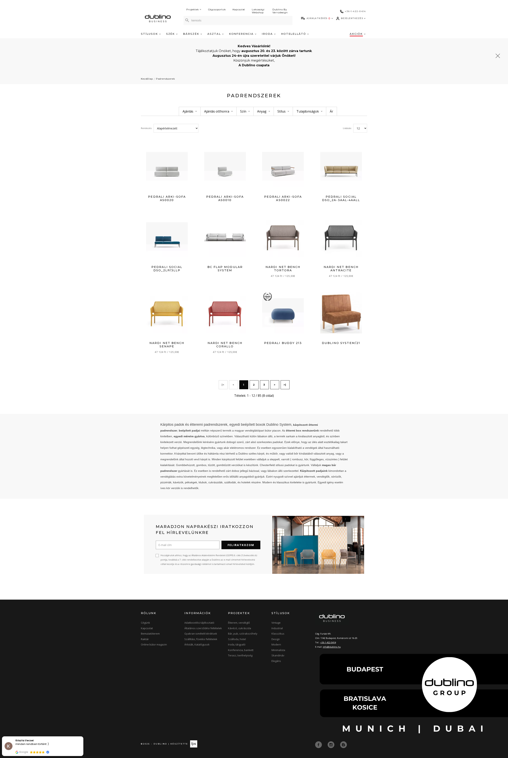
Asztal (214, 33)
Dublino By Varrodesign (280, 11)
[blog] (343, 744)
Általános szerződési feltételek (203, 628)
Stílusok (150, 33)
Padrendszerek (165, 78)
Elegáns (276, 661)
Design (275, 639)
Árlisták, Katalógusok (197, 644)
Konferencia (242, 33)
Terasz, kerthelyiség (240, 655)
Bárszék (191, 33)
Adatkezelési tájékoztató (199, 622)
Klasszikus (277, 633)
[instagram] (331, 744)
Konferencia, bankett (240, 650)
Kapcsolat (239, 9)
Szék (171, 33)
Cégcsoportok (217, 9)
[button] (83, 736)
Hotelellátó (294, 33)
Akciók (357, 33)
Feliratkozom (241, 545)
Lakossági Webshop (258, 11)
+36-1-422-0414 (328, 642)
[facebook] (319, 744)
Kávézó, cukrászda (239, 628)
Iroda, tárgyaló (236, 644)
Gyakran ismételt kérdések (200, 633)
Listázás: (347, 128)
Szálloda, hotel (237, 639)
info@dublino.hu (332, 646)
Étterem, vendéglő (239, 622)
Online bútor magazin (154, 644)
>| (285, 384)
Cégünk (145, 622)
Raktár (145, 639)
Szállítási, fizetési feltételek (200, 639)
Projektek (192, 9)
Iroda (268, 33)
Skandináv (277, 655)
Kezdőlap (147, 78)
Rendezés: (146, 128)
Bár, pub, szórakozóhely (242, 633)
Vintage (276, 622)
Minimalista (278, 650)
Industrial (277, 628)
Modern (276, 644)
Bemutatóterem (150, 633)
